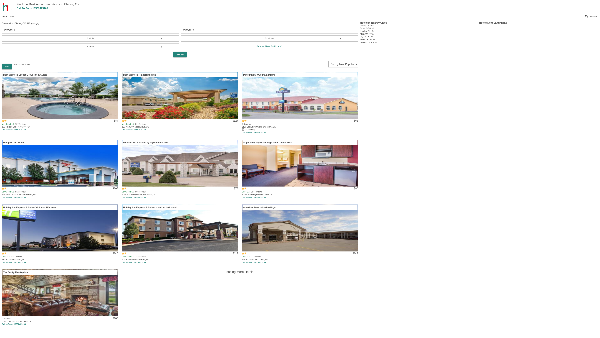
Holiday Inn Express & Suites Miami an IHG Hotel (150, 207)
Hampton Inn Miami (13, 142)
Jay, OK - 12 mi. (366, 37)
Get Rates (180, 54)
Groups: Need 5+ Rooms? (269, 46)
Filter (7, 66)
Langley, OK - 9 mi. (368, 31)
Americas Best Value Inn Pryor (259, 207)
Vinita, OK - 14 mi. (367, 39)
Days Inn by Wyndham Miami (259, 74)
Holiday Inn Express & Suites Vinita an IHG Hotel (29, 207)
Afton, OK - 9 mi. (367, 34)
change (35, 24)
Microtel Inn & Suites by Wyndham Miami (145, 142)
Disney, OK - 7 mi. (367, 25)
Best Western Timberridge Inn (139, 74)
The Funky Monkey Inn (15, 272)
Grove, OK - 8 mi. (367, 28)
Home (4, 16)
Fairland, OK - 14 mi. (368, 42)
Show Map (593, 16)
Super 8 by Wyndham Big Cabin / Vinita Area (267, 142)
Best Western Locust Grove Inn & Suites (25, 74)
